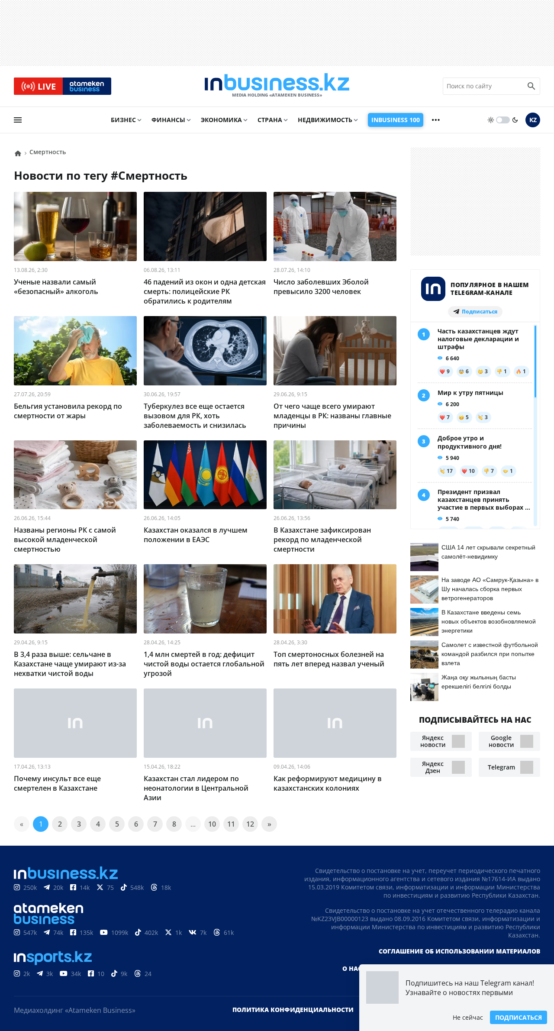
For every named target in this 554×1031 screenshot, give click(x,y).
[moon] (515, 119)
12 (250, 824)
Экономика (221, 120)
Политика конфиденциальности (293, 1009)
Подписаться (518, 1017)
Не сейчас (468, 1017)
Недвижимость (325, 120)
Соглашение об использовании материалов (459, 951)
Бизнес (123, 120)
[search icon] (531, 86)
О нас (352, 968)
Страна (270, 120)
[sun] (490, 119)
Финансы (168, 120)
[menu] (18, 120)
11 (231, 824)
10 (212, 824)
